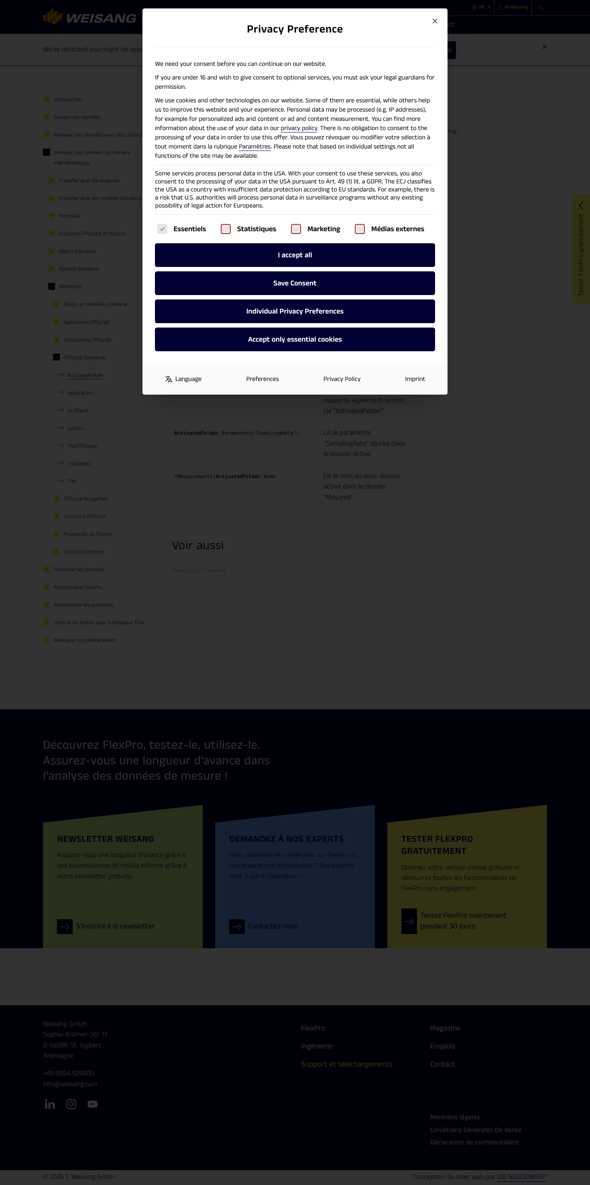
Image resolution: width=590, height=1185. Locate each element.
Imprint (415, 379)
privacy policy (299, 128)
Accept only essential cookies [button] (295, 339)
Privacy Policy (341, 379)
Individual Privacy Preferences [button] (295, 311)
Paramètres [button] (255, 146)
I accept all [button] (295, 255)
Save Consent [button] (294, 283)
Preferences (262, 379)
